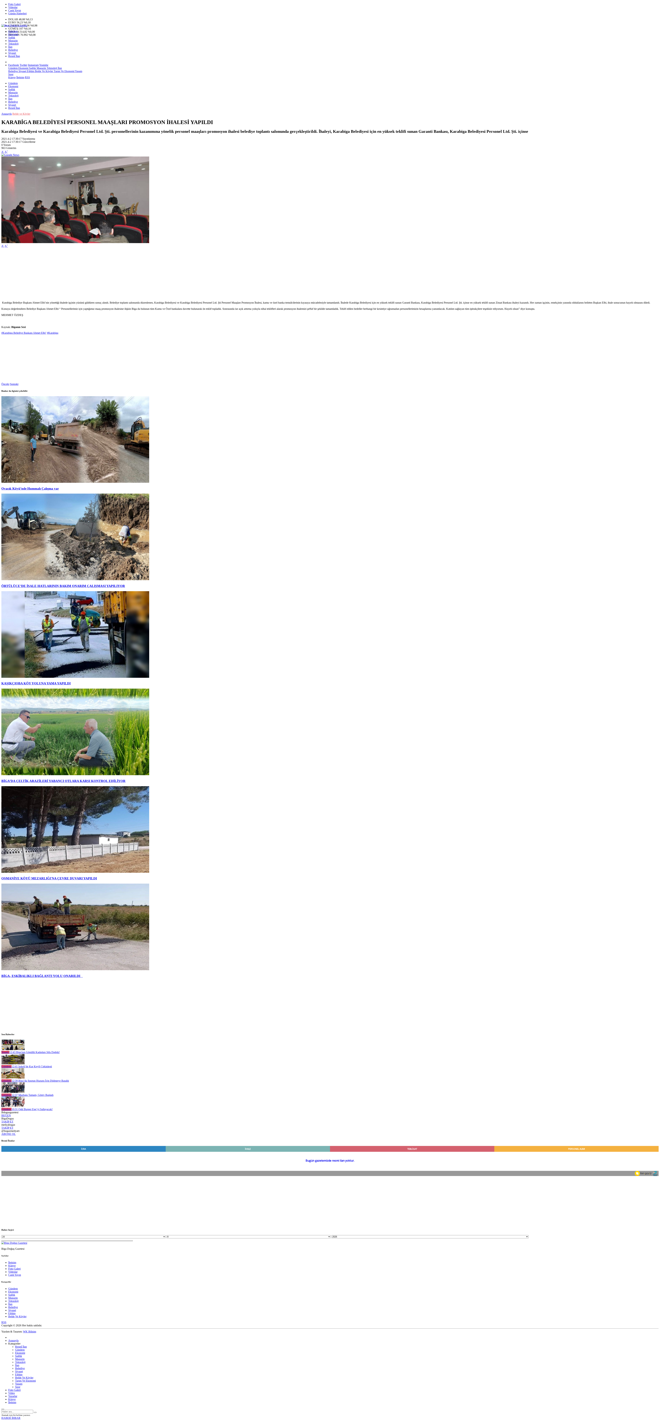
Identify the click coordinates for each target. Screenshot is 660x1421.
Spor (10, 74)
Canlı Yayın (14, 10)
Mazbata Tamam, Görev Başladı (32, 1095)
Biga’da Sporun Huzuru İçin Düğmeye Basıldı (40, 1080)
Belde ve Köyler (21, 113)
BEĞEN (6, 1115)
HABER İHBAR (10, 1418)
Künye (12, 77)
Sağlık (11, 37)
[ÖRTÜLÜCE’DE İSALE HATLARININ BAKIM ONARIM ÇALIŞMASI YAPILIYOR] (75, 579)
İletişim (20, 77)
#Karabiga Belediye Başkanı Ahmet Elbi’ (23, 332)
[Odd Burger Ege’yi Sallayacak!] (13, 1106)
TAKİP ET (7, 1121)
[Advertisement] (104, 274)
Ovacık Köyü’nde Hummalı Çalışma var (30, 488)
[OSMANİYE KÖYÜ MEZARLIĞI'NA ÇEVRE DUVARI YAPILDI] (75, 871)
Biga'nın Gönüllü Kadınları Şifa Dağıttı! (34, 1052)
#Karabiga (52, 332)
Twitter (23, 65)
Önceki (5, 384)
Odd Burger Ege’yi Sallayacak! (32, 1109)
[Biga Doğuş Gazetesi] (14, 25)
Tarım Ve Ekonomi (63, 71)
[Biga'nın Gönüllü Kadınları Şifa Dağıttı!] (13, 1049)
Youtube (43, 65)
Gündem (13, 31)
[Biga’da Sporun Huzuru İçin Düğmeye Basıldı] (13, 1077)
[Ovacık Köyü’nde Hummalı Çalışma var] (75, 481)
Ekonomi (13, 34)
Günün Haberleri (17, 13)
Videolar (13, 7)
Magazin (13, 40)
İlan (10, 46)
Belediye (13, 49)
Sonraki (14, 384)
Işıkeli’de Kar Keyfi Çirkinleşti (32, 1066)
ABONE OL (8, 1134)
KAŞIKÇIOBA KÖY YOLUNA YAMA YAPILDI (36, 683)
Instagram (33, 65)
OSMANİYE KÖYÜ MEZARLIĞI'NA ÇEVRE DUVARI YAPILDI (49, 878)
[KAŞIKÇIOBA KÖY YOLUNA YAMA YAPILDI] (75, 676)
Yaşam (78, 71)
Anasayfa (6, 113)
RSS (27, 77)
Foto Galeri (14, 4)
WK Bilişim (29, 1331)
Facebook (13, 65)
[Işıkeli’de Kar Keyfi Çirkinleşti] (13, 1063)
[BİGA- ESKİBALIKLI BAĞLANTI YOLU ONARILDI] (75, 969)
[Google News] (10, 154)
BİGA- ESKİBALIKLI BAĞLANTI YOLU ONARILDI (42, 976)
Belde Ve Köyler (43, 71)
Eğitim (30, 71)
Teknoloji (13, 43)
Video (11, 1393)
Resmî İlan (14, 56)
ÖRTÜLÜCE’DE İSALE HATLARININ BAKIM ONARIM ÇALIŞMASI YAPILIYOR (63, 586)
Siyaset (12, 53)
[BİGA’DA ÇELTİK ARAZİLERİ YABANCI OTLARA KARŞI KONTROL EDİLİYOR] (75, 774)
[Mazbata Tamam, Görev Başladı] (13, 1091)
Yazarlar (12, 1396)
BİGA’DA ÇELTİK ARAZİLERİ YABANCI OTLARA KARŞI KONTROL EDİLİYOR (63, 781)
